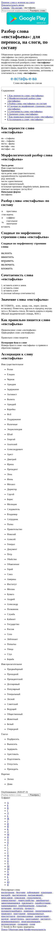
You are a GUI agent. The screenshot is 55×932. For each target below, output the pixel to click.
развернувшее (42, 916)
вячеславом (7, 897)
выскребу (6, 895)
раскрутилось (17, 919)
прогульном (19, 913)
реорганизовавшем (30, 921)
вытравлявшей (35, 895)
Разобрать (34, 795)
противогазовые (25, 916)
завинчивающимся (10, 903)
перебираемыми (26, 905)
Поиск (4, 929)
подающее (6, 908)
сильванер (23, 924)
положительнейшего (11, 911)
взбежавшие (33, 892)
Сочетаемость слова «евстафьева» (25, 111)
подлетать (18, 908)
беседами (20, 892)
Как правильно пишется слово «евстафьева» (30, 117)
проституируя (8, 916)
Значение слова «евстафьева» (22, 114)
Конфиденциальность (35, 929)
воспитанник (7, 892)
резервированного (10, 921)
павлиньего (27, 903)
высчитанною (19, 895)
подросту (29, 908)
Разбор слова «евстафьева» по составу (27, 103)
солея (32, 924)
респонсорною (8, 924)
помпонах (29, 911)
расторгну (46, 919)
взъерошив (46, 892)
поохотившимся (43, 911)
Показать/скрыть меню (12, 5)
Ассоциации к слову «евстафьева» (25, 119)
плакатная (41, 905)
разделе (5, 919)
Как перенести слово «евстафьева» (25, 95)
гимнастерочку (8, 900)
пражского (6, 913)
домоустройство (26, 900)
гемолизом (19, 897)
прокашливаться (35, 913)
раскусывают (32, 919)
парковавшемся (9, 905)
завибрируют (42, 900)
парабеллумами (43, 903)
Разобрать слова (37, 11)
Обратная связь (15, 929)
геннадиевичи (34, 897)
